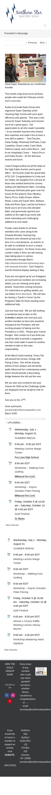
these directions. (24, 294)
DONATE (9, 755)
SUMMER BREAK (25, 438)
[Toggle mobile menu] (45, 25)
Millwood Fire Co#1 (25, 476)
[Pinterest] (10, 701)
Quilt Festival (22, 513)
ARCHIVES (10, 765)
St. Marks (20, 518)
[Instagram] (13, 695)
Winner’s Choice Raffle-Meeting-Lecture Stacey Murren (26, 625)
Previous (32, 42)
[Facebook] (7, 695)
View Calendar (12, 525)
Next (42, 42)
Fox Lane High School (27, 457)
